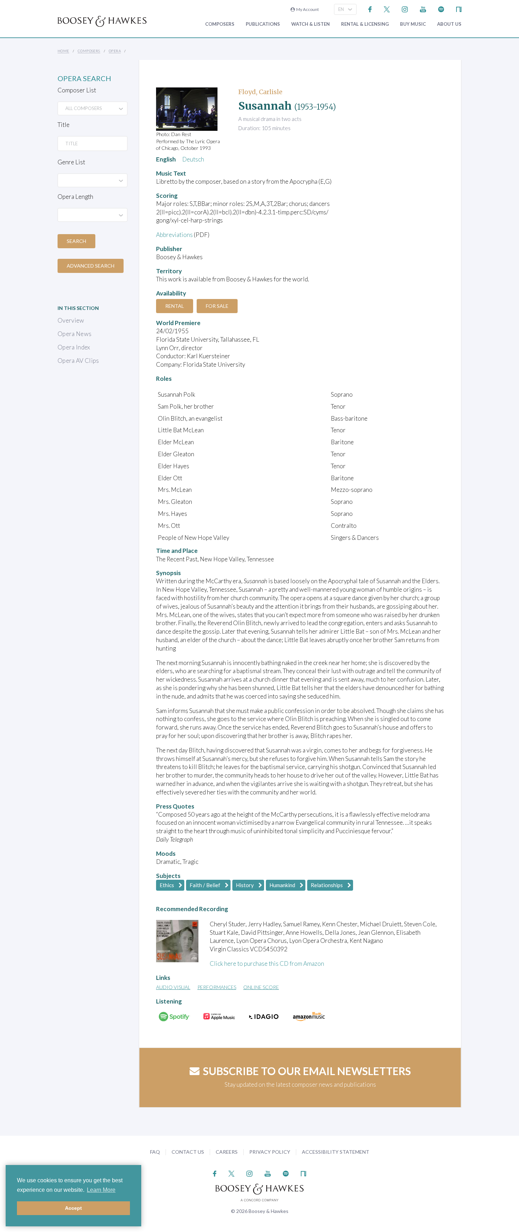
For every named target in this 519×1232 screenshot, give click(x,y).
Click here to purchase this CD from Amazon (267, 963)
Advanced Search (90, 266)
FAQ (155, 1152)
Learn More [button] (101, 1190)
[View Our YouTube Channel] (423, 8)
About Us (449, 24)
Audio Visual (173, 987)
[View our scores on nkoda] (458, 8)
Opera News (74, 333)
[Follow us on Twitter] (387, 8)
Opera (115, 51)
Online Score (261, 987)
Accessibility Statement (335, 1152)
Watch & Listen (310, 24)
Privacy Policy (269, 1152)
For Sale (217, 306)
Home (63, 51)
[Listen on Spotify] (441, 8)
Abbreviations (174, 234)
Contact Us (188, 1152)
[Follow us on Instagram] (405, 8)
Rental (174, 306)
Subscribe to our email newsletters (307, 1071)
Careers (227, 1152)
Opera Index (74, 347)
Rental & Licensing (365, 24)
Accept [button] (73, 1208)
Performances (216, 987)
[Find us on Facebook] (370, 8)
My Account (307, 9)
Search (76, 241)
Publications (263, 24)
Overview (71, 320)
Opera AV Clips (78, 360)
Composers (219, 24)
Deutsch (193, 159)
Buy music (413, 24)
